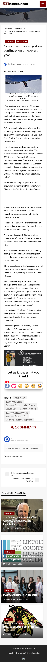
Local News (22, 41)
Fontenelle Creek (13, 405)
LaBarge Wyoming (28, 408)
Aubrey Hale (8, 529)
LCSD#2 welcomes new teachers (20, 594)
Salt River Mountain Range (17, 412)
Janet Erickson (9, 599)
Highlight (9, 552)
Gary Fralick (29, 405)
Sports (8, 619)
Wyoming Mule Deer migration (19, 419)
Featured (18, 29)
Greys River (11, 408)
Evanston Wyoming (14, 401)
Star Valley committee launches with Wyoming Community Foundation (20, 520)
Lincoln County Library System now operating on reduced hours (21, 558)
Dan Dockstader (14, 64)
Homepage (8, 29)
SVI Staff (7, 564)
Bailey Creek (19, 397)
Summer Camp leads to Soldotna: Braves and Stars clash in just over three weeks (21, 626)
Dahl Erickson (9, 634)
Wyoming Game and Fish (16, 416)
